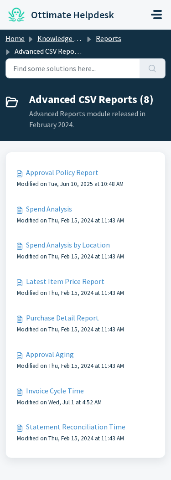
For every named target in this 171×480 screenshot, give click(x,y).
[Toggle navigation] (156, 14)
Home (15, 38)
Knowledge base (62, 38)
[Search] (153, 68)
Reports (108, 38)
